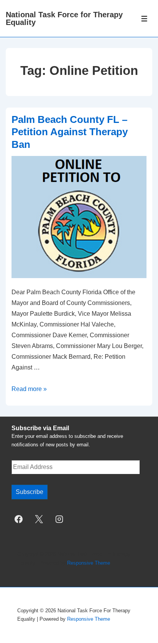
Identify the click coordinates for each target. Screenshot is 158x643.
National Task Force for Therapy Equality (64, 18)
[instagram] (59, 519)
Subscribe (29, 492)
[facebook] (19, 519)
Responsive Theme (88, 563)
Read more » (29, 389)
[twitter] (39, 519)
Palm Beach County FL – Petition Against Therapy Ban (70, 132)
